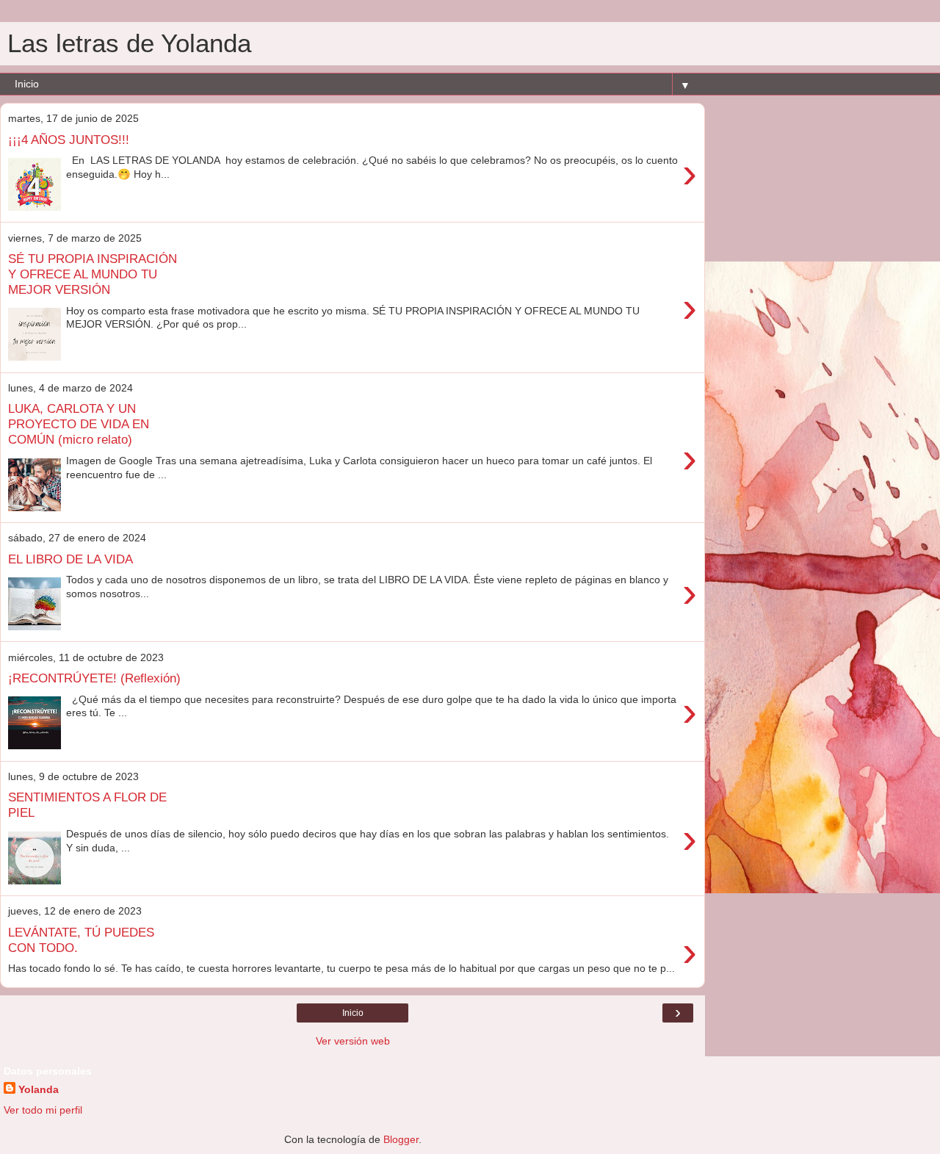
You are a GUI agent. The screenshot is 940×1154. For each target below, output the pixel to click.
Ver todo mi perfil (43, 1110)
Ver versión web (353, 1041)
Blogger (401, 1139)
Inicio (353, 1013)
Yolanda (38, 1089)
